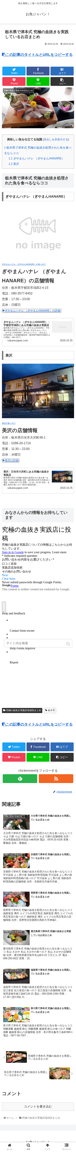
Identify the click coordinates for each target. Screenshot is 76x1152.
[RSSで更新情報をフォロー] (56, 778)
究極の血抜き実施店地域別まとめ (23, 710)
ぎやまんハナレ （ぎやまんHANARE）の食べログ (24, 264)
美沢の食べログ (9, 423)
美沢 (14, 163)
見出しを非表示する (56, 139)
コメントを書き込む (38, 1106)
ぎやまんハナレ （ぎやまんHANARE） (36, 158)
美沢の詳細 (12, 460)
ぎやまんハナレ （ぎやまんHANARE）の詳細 (32, 310)
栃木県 (51, 710)
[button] (68, 644)
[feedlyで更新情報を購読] (20, 778)
